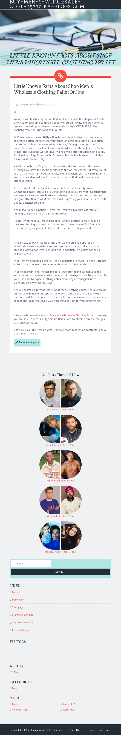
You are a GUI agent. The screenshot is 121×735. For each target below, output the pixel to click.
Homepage (18, 599)
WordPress (68, 709)
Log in (15, 592)
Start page (17, 607)
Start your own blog (22, 614)
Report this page (29, 342)
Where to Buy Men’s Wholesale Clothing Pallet (65, 315)
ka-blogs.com (34, 730)
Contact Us (73, 730)
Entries (69, 704)
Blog (32, 104)
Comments (20, 709)
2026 (15, 672)
